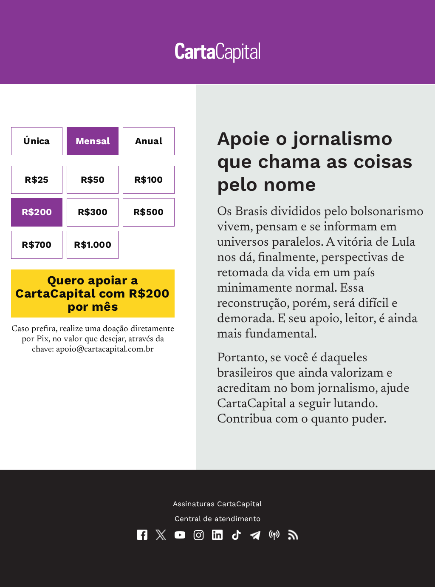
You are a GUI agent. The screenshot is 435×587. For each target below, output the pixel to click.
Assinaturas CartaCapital (217, 503)
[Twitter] (160, 535)
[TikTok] (236, 535)
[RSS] (293, 535)
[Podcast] (274, 535)
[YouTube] (180, 535)
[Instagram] (198, 535)
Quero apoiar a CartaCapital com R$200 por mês (92, 293)
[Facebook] (142, 535)
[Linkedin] (217, 535)
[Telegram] (255, 535)
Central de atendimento (217, 518)
